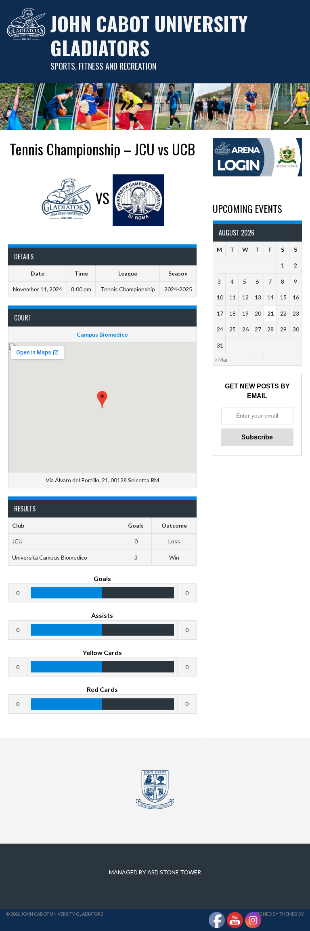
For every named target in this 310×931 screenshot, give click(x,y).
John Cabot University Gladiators (148, 35)
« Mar (221, 359)
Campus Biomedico (102, 334)
